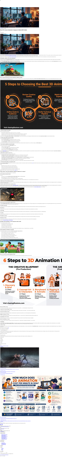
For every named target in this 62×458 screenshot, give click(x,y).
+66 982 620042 (2, 431)
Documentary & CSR (4, 443)
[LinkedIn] (0, 424)
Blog (2, 4)
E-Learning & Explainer (4, 437)
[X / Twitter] (1, 424)
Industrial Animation (4, 436)
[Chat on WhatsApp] (0, 457)
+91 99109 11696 (2, 426)
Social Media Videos (4, 444)
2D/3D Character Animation (4, 434)
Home (2, 2)
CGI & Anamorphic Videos (4, 438)
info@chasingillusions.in (6, 426)
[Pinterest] (2, 424)
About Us (3, 448)
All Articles (2, 346)
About (2, 3)
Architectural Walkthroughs (4, 435)
